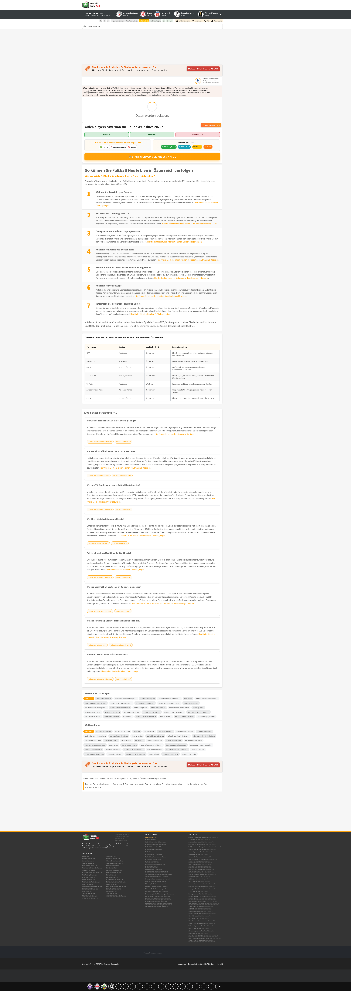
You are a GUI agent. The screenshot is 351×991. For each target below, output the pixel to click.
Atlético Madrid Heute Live (114, 861)
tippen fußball (154, 754)
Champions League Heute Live (198, 844)
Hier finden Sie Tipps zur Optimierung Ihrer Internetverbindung (181, 278)
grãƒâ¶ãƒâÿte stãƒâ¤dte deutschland (177, 749)
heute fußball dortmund (184, 731)
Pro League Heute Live (196, 871)
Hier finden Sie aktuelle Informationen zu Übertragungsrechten (174, 241)
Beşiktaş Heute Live (112, 865)
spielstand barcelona (154, 749)
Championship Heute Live (197, 886)
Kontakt (220, 964)
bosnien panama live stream (176, 745)
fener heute (139, 740)
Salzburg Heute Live (88, 893)
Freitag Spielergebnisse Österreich (156, 901)
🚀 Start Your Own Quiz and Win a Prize (152, 156)
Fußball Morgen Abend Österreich (156, 847)
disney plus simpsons (129, 745)
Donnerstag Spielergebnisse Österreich (157, 896)
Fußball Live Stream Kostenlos (155, 864)
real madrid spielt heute (193, 740)
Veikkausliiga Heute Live (196, 926)
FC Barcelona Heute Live (114, 870)
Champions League (188, 13)
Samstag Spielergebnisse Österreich (156, 906)
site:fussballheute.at (204, 731)
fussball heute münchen (155, 736)
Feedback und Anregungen (153, 953)
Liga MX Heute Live (195, 916)
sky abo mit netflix (111, 740)
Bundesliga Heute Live (196, 852)
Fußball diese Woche (152, 861)
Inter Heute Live (111, 874)
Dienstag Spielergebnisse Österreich (156, 886)
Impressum (182, 964)
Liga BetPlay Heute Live (196, 869)
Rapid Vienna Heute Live (90, 888)
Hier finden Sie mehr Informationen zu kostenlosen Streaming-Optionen (188, 260)
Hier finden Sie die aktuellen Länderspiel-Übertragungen (141, 535)
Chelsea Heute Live (88, 870)
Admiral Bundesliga (131, 13)
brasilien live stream (113, 749)
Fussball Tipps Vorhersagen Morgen (156, 871)
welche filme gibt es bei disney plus (152, 745)
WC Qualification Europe (214, 13)
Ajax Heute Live (111, 856)
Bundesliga (158, 90)
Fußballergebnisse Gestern (153, 849)
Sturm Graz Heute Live (89, 895)
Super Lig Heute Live (195, 861)
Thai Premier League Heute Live (199, 903)
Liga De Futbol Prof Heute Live (198, 935)
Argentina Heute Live (113, 858)
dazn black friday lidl (103, 731)
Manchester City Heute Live (91, 881)
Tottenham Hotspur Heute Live (116, 895)
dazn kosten (113, 745)
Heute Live (85, 856)
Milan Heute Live (87, 884)
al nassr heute (126, 740)
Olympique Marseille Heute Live (92, 886)
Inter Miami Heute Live (89, 877)
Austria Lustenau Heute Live (115, 863)
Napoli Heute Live (112, 884)
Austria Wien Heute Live (89, 865)
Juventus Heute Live (112, 877)
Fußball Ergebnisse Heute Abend (155, 857)
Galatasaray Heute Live (89, 874)
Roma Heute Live (111, 891)
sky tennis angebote (165, 731)
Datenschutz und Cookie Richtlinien (201, 964)
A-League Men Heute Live (197, 889)
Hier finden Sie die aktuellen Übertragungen (125, 569)
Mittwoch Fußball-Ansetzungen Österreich (158, 889)
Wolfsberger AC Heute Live (90, 898)
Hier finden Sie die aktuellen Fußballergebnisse (167, 95)
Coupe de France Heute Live (198, 859)
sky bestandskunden (122, 731)
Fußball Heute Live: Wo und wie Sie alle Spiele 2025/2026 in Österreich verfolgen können (124, 778)
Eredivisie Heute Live (195, 866)
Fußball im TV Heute (151, 866)
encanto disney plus (189, 754)
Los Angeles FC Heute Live (115, 879)
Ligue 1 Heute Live (195, 857)
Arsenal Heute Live (88, 861)
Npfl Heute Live (193, 879)
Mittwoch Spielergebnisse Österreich (156, 891)
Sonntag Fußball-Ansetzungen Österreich (158, 874)
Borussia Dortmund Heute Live (92, 868)
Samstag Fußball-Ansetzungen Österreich (158, 903)
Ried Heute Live (87, 891)
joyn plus (137, 731)
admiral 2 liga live (198, 749)
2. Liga (149, 13)
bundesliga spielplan (115, 754)
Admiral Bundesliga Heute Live (198, 837)
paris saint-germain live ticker (95, 736)
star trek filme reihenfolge (119, 736)
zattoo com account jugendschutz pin (201, 745)
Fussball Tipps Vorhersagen (154, 869)
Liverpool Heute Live (88, 879)
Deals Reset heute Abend (203, 69)
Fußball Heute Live (120, 88)
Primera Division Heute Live (197, 884)
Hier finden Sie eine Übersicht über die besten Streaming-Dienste (190, 223)
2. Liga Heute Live (194, 839)
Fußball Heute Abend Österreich (155, 842)
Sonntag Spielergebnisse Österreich (156, 876)
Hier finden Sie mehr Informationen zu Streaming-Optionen (125, 468)
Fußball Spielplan (150, 839)
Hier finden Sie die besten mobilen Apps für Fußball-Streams (160, 296)
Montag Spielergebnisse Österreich (156, 881)
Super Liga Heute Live (196, 906)
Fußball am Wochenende (212, 78)
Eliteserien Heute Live (195, 876)
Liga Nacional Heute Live (196, 921)
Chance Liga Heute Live (196, 931)
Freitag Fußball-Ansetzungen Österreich (158, 898)
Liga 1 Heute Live (194, 881)
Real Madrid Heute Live (113, 888)
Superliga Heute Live (195, 908)
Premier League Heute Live (197, 874)
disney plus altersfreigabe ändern (204, 736)
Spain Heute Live (111, 893)
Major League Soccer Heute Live (199, 901)
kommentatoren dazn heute (95, 745)
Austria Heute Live (88, 863)
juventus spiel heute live (93, 749)
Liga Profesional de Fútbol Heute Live (201, 938)
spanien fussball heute (93, 740)
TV (88, 90)
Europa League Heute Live (197, 849)
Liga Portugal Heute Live (196, 864)
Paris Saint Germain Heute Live (116, 886)
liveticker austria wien (170, 754)
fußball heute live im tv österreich (179, 736)
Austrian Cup (167, 13)
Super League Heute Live (197, 923)
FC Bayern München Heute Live (92, 872)
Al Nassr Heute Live (88, 858)
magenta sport (149, 731)
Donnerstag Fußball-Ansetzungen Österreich (159, 894)
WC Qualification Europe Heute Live (200, 847)
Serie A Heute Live (194, 854)
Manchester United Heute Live (115, 881)
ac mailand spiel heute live (135, 754)
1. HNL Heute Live (194, 891)
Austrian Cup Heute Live (196, 842)
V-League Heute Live (195, 894)
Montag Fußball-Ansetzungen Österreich (158, 879)
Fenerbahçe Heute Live (113, 872)
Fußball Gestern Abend (152, 852)
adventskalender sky (154, 740)
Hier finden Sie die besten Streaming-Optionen (175, 434)
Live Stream (212, 837)
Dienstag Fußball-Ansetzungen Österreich (158, 884)
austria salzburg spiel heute (133, 749)
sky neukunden (137, 736)
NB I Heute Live (194, 918)
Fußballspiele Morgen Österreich (155, 844)
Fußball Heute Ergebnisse (153, 854)
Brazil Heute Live (111, 868)
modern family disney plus (94, 754)
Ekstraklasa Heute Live (196, 911)
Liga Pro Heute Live (195, 928)
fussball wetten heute (173, 740)
